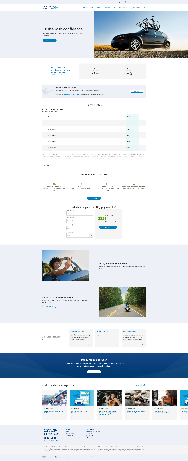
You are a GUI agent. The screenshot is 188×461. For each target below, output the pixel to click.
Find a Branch (89, 435)
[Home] (51, 7)
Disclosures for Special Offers (71, 94)
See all (137, 385)
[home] (51, 430)
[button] (141, 385)
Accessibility (89, 437)
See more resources (47, 339)
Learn (114, 7)
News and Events (70, 433)
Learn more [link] (48, 306)
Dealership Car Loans (77, 331)
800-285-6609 (51, 433)
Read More (46, 165)
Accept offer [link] (136, 91)
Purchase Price (70, 210)
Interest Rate (69, 232)
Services (99, 7)
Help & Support (118, 2)
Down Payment (70, 217)
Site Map (94, 457)
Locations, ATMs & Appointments (100, 2)
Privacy (78, 457)
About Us (68, 429)
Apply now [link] (48, 40)
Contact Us (89, 433)
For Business (123, 7)
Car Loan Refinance (129, 331)
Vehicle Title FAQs (102, 331)
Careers (67, 431)
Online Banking (136, 7)
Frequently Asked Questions (93, 431)
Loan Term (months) (71, 225)
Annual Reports (69, 435)
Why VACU (107, 7)
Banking (85, 7)
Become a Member (131, 2)
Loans (92, 7)
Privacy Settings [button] (86, 457)
